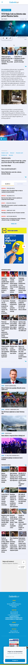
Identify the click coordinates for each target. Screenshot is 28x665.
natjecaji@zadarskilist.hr (14, 616)
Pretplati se (15, 660)
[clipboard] (10, 38)
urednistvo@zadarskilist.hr (14, 624)
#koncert (12, 152)
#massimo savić (19, 152)
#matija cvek (4, 155)
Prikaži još (13, 223)
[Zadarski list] (14, 2)
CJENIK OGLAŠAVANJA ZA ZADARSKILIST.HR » (14, 617)
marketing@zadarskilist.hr (15, 615)
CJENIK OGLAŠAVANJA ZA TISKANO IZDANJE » (14, 619)
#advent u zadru (4, 152)
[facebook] (3, 38)
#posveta (11, 155)
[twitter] (6, 38)
